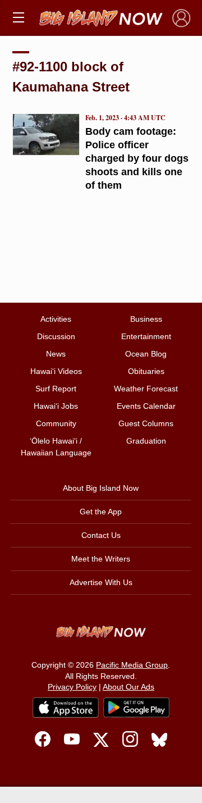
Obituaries (146, 371)
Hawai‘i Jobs (56, 406)
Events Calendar (146, 406)
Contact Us (101, 535)
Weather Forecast (146, 388)
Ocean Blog (146, 353)
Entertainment (146, 336)
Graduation (146, 440)
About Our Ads (128, 686)
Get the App (101, 511)
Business (146, 318)
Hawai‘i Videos (56, 371)
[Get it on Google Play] (136, 707)
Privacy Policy (72, 686)
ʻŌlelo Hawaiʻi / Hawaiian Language (56, 446)
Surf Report (55, 388)
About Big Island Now (101, 487)
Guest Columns (145, 423)
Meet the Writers (100, 558)
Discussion (56, 336)
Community (56, 423)
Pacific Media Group (132, 664)
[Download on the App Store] (66, 707)
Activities (55, 318)
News (56, 353)
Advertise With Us (101, 582)
